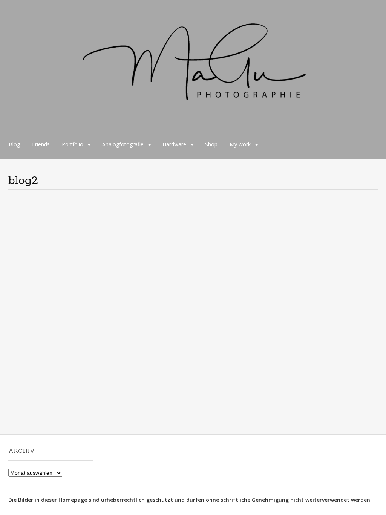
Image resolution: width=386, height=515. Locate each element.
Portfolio (72, 144)
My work (240, 144)
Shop (211, 144)
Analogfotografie (123, 144)
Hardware (174, 144)
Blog (14, 144)
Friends (41, 144)
